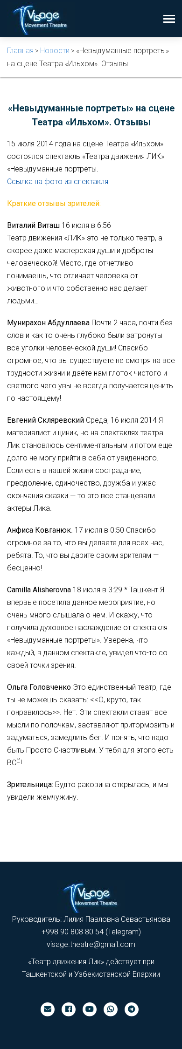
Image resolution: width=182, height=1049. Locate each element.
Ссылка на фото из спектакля (57, 181)
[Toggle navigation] (169, 20)
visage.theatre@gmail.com (91, 944)
